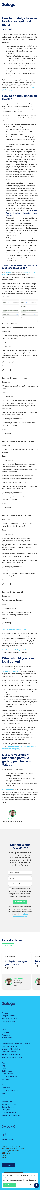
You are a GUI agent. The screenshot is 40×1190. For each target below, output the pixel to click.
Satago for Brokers (8, 1021)
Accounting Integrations (10, 1090)
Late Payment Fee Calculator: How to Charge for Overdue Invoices (22, 213)
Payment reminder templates (11, 1054)
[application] (36, 1186)
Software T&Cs (7, 1101)
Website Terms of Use (9, 1104)
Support (4, 1085)
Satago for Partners (8, 1024)
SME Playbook (7, 1071)
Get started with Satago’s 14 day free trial (18, 650)
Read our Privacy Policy (26, 1185)
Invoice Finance (7, 1038)
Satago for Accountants (10, 1018)
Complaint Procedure (9, 1112)
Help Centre (6, 1088)
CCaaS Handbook (8, 1074)
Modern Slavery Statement (11, 1115)
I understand (9, 1185)
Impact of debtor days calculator (12, 1057)
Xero (3, 1096)
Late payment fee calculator (11, 1049)
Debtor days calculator (9, 1046)
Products (5, 1013)
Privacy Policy (6, 1110)
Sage (3, 1093)
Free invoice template (9, 1052)
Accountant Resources (9, 1076)
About (4, 1063)
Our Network (6, 1079)
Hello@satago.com (8, 1139)
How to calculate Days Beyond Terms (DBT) (16, 1043)
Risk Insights (6, 1035)
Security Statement (8, 1107)
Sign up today (7, 790)
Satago (8, 272)
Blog (3, 1066)
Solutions (5, 1030)
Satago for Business (8, 1016)
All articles (8, 945)
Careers (4, 1068)
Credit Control (6, 1032)
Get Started (8, 1165)
